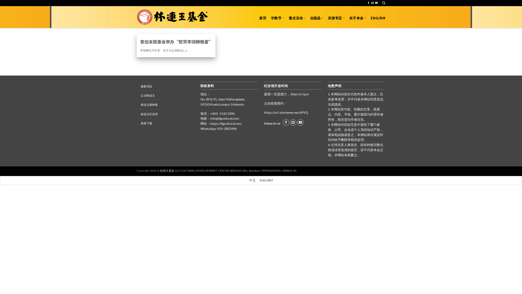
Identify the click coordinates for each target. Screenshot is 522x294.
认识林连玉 (148, 95)
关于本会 (356, 17)
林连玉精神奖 (149, 104)
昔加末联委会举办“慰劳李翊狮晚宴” (176, 42)
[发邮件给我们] (372, 3)
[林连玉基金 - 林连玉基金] (174, 17)
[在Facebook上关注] (368, 3)
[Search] (383, 3)
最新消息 (146, 86)
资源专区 (335, 17)
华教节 (276, 17)
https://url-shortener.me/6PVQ (286, 112)
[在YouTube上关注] (376, 3)
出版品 (315, 17)
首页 (262, 17)
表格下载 (146, 123)
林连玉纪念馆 (149, 114)
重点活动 (296, 17)
